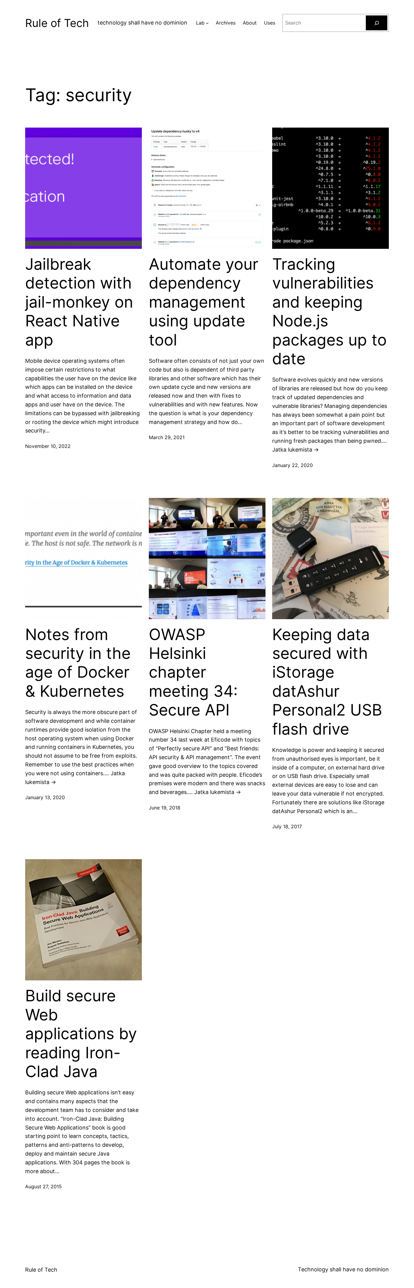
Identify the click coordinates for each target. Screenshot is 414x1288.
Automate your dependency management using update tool (203, 302)
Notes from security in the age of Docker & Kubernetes (78, 663)
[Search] (376, 22)
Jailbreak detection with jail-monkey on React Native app (79, 302)
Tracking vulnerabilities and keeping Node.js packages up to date (329, 311)
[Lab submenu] (207, 23)
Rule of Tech (57, 23)
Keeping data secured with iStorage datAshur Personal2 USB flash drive (327, 682)
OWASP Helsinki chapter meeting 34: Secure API (193, 672)
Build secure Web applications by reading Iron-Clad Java (81, 1033)
